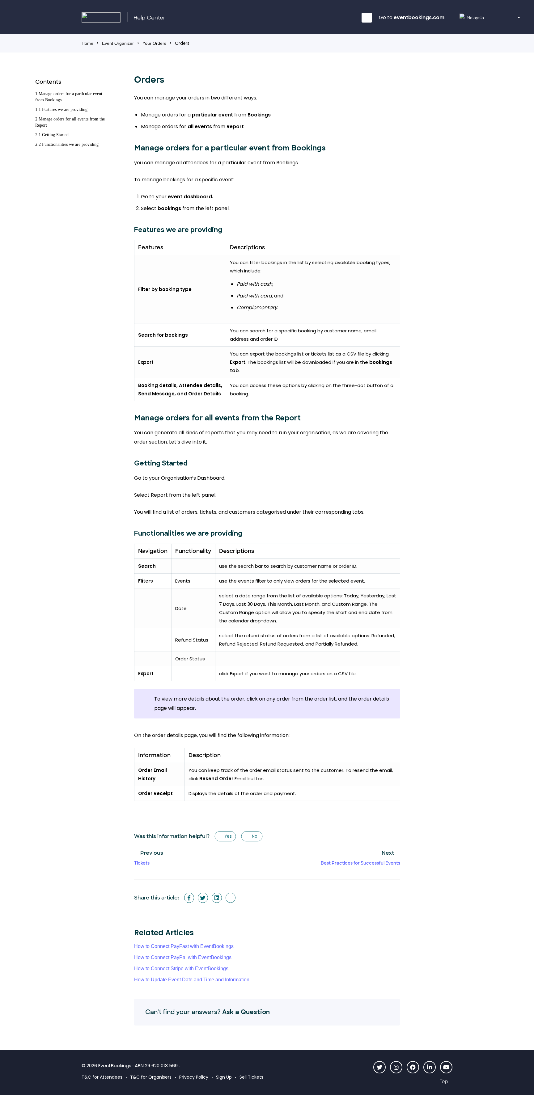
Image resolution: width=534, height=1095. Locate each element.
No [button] (254, 836)
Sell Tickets (251, 1077)
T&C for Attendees (102, 1077)
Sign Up (224, 1077)
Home (87, 43)
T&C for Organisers (151, 1077)
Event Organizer (118, 43)
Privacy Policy (193, 1077)
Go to (411, 17)
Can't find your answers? (207, 1012)
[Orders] (231, 898)
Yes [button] (227, 836)
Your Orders (154, 43)
